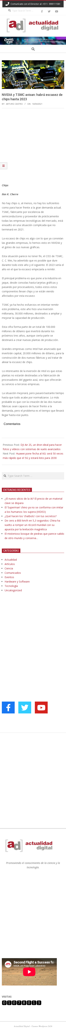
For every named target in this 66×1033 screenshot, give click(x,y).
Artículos (10, 564)
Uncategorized (13, 590)
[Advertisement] (33, 146)
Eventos (9, 577)
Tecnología (11, 586)
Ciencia (9, 568)
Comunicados (13, 572)
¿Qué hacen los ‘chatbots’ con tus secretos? (30, 516)
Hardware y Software (17, 581)
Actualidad (11, 559)
